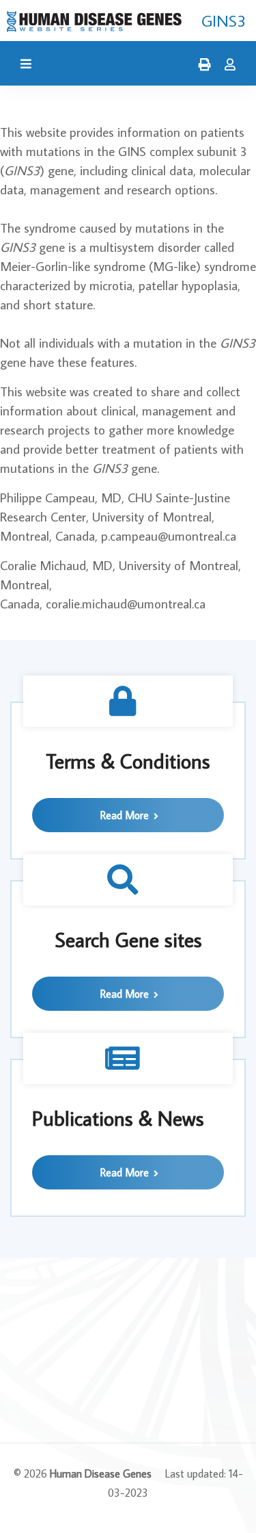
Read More (126, 815)
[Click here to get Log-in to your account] (227, 65)
